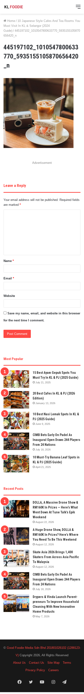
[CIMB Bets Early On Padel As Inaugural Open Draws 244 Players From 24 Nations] (16, 441)
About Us (19, 662)
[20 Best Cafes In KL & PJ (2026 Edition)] (16, 400)
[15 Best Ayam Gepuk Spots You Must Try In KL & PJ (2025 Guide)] (16, 379)
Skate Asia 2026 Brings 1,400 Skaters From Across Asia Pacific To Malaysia (56, 557)
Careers (53, 670)
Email (9, 278)
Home (10, 21)
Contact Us (36, 662)
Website (9, 296)
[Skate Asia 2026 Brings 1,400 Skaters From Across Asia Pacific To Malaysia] (16, 558)
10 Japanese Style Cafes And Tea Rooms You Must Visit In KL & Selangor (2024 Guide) (42, 25)
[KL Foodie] (22, 6)
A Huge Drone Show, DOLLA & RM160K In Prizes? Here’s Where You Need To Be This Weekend (55, 534)
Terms (67, 662)
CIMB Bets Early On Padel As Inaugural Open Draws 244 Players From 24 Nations (56, 440)
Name (9, 261)
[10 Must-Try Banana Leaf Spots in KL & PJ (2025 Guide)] (16, 463)
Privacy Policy (35, 670)
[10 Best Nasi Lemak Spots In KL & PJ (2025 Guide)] (16, 420)
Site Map (53, 662)
